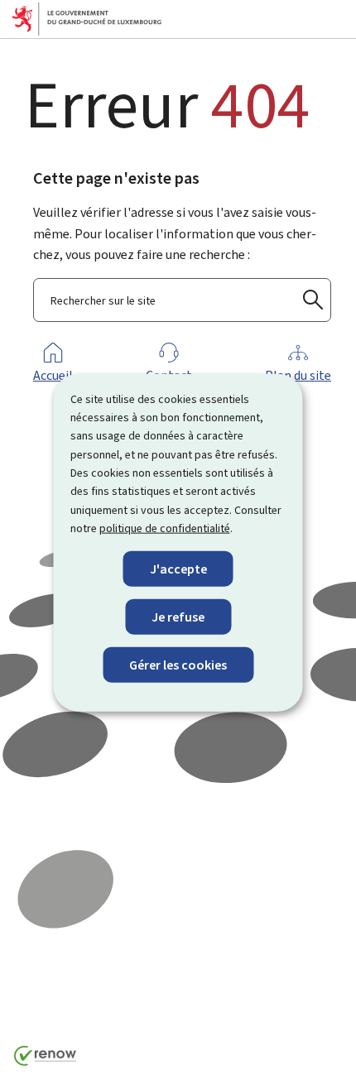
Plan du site (298, 375)
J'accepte (178, 568)
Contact (169, 375)
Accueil (53, 375)
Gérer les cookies (178, 665)
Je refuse (178, 616)
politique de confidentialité (164, 528)
